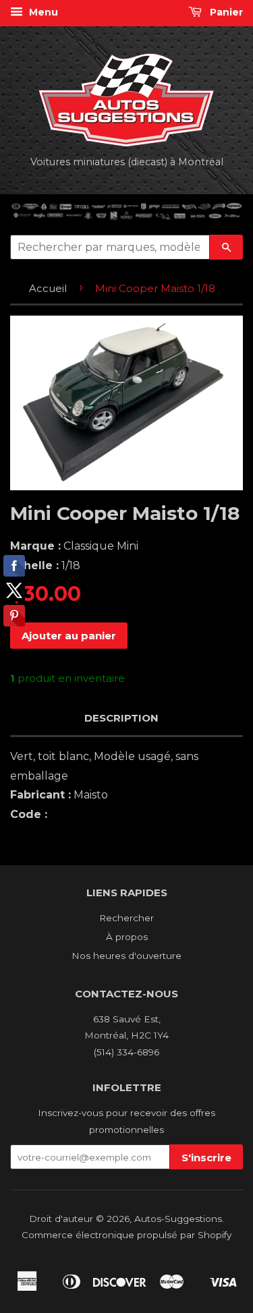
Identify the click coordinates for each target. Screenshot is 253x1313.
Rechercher (126, 917)
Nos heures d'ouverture (126, 955)
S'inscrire (206, 1157)
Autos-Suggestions (178, 1218)
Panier (225, 12)
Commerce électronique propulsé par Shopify (126, 1234)
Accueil (48, 288)
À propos (127, 936)
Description (121, 717)
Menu (42, 12)
